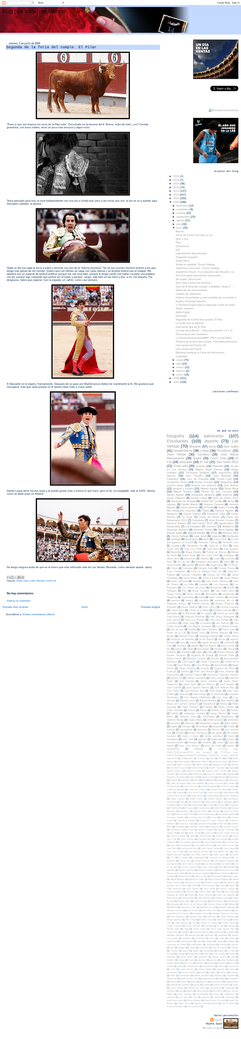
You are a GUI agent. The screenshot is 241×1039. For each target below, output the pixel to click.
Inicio (85, 606)
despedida (208, 951)
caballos (204, 558)
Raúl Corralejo (200, 901)
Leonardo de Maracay (219, 857)
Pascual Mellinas (174, 892)
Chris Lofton (209, 607)
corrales (203, 454)
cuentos (174, 951)
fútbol (202, 597)
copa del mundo (219, 947)
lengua (211, 963)
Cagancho (233, 780)
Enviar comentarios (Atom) (39, 614)
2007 (176, 381)
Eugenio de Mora (224, 668)
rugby (235, 985)
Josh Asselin (227, 684)
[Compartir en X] (16, 577)
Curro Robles (202, 665)
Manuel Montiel (208, 700)
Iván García (173, 620)
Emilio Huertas (220, 808)
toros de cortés (213, 745)
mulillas (212, 972)
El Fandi (208, 507)
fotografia (171, 957)
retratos (218, 649)
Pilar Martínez (204, 898)
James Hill (171, 833)
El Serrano (234, 805)
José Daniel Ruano (213, 842)
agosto (180, 220)
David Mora (182, 260)
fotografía (175, 436)
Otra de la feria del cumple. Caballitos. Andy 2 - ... (205, 286)
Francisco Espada (186, 820)
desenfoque (202, 726)
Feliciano (216, 811)
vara (195, 997)
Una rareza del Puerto (189, 348)
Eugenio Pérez (200, 811)
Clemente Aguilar (208, 786)
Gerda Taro (222, 823)
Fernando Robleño (198, 472)
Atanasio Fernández (176, 777)
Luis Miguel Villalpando (197, 697)
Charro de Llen (190, 786)
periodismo (233, 978)
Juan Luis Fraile (193, 549)
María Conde (201, 876)
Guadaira (176, 545)
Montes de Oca (192, 882)
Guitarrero (214, 827)
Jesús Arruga (222, 836)
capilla (173, 726)
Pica (178, 242)
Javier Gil (209, 833)
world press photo (175, 1000)
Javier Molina (231, 578)
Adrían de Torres (220, 761)
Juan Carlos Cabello (210, 848)
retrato (202, 565)
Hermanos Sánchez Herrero (222, 674)
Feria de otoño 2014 (184, 814)
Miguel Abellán (193, 552)
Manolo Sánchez (186, 870)
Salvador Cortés (188, 907)
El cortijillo (206, 613)
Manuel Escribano (226, 870)
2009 (176, 201)
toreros (189, 600)
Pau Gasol (230, 892)
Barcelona (233, 777)
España (205, 668)
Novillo (231, 587)
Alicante (234, 764)
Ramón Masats (219, 632)
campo (220, 941)
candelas (231, 941)
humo (191, 960)
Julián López (219, 854)
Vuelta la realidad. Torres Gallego (195, 264)
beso (212, 938)
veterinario (230, 997)
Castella (200, 466)
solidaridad (230, 988)
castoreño (229, 642)
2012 (176, 190)
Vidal (186, 929)
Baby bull (193, 777)
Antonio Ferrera (213, 504)
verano (217, 997)
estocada (230, 558)
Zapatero (231, 932)
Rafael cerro (198, 632)
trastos (230, 745)
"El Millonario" (187, 758)
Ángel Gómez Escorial (214, 1000)
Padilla (192, 629)
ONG (194, 885)
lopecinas (222, 963)
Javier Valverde (179, 581)
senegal (176, 539)
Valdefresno (227, 716)
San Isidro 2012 (202, 523)
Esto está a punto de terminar (193, 282)
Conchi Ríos (177, 610)
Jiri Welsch (208, 684)
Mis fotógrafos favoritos (181, 510)
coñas (204, 450)
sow (181, 991)
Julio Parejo (199, 694)
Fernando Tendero (175, 817)
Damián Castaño (222, 610)
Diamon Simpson (230, 796)
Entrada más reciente (15, 606)
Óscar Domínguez (175, 1006)
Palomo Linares (227, 889)
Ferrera (185, 671)
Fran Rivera (173, 616)
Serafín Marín (230, 636)
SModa (231, 904)
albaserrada (194, 935)
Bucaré (215, 658)
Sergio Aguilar (175, 494)
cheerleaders (196, 944)
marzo (180, 367)
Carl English (188, 661)
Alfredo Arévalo (200, 603)
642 (178, 249)
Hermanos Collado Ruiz (182, 830)
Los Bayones (221, 584)
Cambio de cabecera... (189, 293)
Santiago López (201, 913)
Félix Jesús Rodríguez (222, 616)
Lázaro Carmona (190, 867)
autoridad (200, 938)
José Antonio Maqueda (189, 842)
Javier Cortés (226, 507)
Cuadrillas (182, 356)
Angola (232, 768)
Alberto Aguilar (209, 488)
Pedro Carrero (226, 707)
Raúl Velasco (217, 901)
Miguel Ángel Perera (208, 469)
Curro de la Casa (195, 792)
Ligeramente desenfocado (191, 253)
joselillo (180, 733)
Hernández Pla (195, 545)
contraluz (182, 645)
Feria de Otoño (209, 516)
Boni (212, 780)
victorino (227, 494)
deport (196, 951)
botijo (221, 938)
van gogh (183, 997)
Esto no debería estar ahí (206, 571)
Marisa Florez (184, 876)
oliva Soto (188, 739)
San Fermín (192, 910)
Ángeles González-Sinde (205, 1003)
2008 (176, 378)
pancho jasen (175, 485)
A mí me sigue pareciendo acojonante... (199, 275)
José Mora (172, 848)
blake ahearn (231, 723)
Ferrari (213, 817)
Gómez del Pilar (216, 575)
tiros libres (218, 991)
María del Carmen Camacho (182, 704)
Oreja (222, 885)
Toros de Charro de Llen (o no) (194, 235)
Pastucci (190, 892)
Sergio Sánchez (174, 919)
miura (232, 969)
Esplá (197, 458)
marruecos (233, 966)
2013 (176, 187)
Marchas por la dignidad (199, 873)
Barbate (221, 777)
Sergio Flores (174, 594)
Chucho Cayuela (229, 607)
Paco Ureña (209, 889)
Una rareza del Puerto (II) (191, 345)
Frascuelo (181, 466)
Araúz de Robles (214, 774)
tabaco (190, 991)
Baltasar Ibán (208, 777)
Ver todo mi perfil (212, 1027)
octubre (181, 212)
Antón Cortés (174, 658)
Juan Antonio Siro (194, 691)
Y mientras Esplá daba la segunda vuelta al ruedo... (206, 304)
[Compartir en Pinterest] (23, 577)
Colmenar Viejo (216, 513)
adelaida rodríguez (175, 935)
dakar (185, 951)
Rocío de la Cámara (193, 904)
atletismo (190, 723)
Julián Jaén (188, 623)
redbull (207, 985)
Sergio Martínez (227, 916)
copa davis (200, 536)
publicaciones (232, 982)
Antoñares (183, 774)
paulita (221, 978)
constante (203, 947)
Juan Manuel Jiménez (198, 851)
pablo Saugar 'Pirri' (189, 978)
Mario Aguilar (226, 529)
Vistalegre (228, 555)
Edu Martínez (194, 802)
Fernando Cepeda (207, 542)
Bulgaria (221, 780)
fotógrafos (226, 482)
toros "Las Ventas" (189, 745)
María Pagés (216, 876)
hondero (170, 960)
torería (170, 745)
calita (199, 941)
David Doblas (213, 796)
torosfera (204, 600)
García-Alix (173, 674)
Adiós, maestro (185, 308)
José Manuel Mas (224, 687)
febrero (181, 370)
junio (179, 227)
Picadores (224, 450)
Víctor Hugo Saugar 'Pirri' (222, 929)
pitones (183, 982)
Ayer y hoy (182, 238)
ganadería (202, 957)
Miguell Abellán (197, 532)
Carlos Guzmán (215, 783)
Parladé (208, 707)
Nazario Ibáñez (176, 523)
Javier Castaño (210, 578)
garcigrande (186, 729)
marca (221, 966)
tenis (206, 539)
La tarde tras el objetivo (190, 323)
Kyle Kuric (233, 854)
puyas (197, 985)
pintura (173, 982)
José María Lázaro (226, 845)
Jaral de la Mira (218, 545)
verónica (198, 749)
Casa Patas (220, 539)
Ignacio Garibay (205, 830)
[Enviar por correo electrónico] (8, 577)
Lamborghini (198, 857)
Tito (194, 923)
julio (179, 224)
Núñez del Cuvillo (211, 501)
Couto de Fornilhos (197, 789)
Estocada (181, 315)
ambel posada (215, 720)
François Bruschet (195, 616)
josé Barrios (210, 645)
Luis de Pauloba (197, 478)
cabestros (171, 941)
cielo (169, 645)
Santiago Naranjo (209, 636)
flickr (169, 562)
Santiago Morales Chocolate (225, 913)
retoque (193, 742)
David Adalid (221, 665)
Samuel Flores (187, 636)
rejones (171, 504)
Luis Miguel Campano (199, 626)
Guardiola (180, 827)
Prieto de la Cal (176, 632)
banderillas (173, 526)
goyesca (202, 729)
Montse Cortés (212, 882)
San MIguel (226, 910)
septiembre (183, 216)
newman (234, 972)
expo (206, 954)
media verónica (213, 736)
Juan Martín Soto (221, 851)
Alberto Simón (202, 764)
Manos (180, 231)
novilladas (172, 739)
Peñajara (171, 591)
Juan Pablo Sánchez (199, 854)
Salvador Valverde (227, 907)
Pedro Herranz (205, 895)
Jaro (182, 833)
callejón (209, 941)
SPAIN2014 (172, 907)
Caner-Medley (197, 783)
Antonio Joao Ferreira (216, 771)
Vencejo (231, 926)
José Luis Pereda (219, 620)
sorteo (220, 742)
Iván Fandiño (194, 475)
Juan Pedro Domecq (217, 581)
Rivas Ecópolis (201, 591)
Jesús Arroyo (205, 836)
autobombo (229, 594)
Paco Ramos (192, 889)
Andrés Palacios (224, 603)
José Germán (232, 842)
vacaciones (173, 749)
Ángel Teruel (184, 1003)
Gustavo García (230, 827)
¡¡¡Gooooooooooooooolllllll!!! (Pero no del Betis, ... (205, 337)
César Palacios (176, 497)
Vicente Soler (173, 929)
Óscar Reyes (194, 1006)
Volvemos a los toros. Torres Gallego (197, 268)
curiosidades (193, 526)
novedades (185, 975)
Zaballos (185, 932)
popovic (203, 982)
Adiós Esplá (183, 312)
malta (179, 966)
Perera (191, 710)
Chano (174, 568)
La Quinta (183, 857)
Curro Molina (184, 665)
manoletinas (208, 966)
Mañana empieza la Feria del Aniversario (200, 352)
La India (189, 584)
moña (202, 972)
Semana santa (196, 916)
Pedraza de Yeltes (175, 895)
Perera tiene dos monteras (191, 334)
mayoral (216, 536)
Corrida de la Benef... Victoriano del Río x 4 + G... (205, 330)
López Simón (208, 867)
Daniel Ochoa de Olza (177, 796)
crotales (234, 947)
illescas (216, 729)
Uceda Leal (51, 581)
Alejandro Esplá (220, 764)
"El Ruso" (201, 758)
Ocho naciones (208, 885)
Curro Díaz (218, 458)
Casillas (231, 783)
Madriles (171, 870)
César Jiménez (189, 507)
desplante (218, 726)
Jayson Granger (178, 836)
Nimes (223, 704)
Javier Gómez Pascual (227, 833)
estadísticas (194, 954)
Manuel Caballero (206, 870)
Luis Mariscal (211, 864)
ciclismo (223, 944)
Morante (195, 446)
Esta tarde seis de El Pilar (191, 326)
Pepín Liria (228, 629)
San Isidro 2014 (210, 555)
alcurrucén (189, 558)
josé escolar (228, 645)
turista (216, 994)
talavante (40, 581)
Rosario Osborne (216, 904)
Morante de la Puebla (177, 885)
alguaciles (209, 935)
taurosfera (192, 539)
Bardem (173, 780)
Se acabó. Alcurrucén (188, 279)
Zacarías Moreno (201, 932)
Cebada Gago (173, 786)
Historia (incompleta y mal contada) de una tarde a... (207, 297)
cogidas (181, 947)
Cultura (180, 792)
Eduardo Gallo (205, 568)
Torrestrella (208, 716)
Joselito (196, 581)
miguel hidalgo (205, 969)
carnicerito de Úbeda (176, 944)
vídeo (210, 652)
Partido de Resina (217, 552)
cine (172, 947)
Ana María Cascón (178, 768)
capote (193, 642)
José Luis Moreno (194, 620)
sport (231, 742)
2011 (176, 194)
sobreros (171, 652)
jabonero (202, 960)
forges (232, 954)
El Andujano (227, 802)
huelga (181, 960)
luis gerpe (217, 733)
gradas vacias (219, 957)
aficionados (211, 594)
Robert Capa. (218, 710)
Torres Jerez (193, 594)
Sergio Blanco (218, 713)
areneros (175, 723)
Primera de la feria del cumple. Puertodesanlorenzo (206, 341)
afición (221, 639)
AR (227, 758)
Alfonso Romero (226, 652)
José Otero (173, 691)
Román (234, 710)
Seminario (211, 916)
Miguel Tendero (183, 491)
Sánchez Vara (188, 716)
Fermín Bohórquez (206, 814)
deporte (211, 441)
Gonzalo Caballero (191, 575)
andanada (222, 935)
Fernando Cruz (230, 542)
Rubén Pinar (189, 555)
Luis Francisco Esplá (191, 864)
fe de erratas (219, 954)
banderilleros (183, 450)
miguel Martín (186, 969)
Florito (224, 817)
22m (220, 758)
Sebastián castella (194, 713)
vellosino (205, 997)
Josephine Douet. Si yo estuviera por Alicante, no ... (206, 271)
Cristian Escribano (218, 789)
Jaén (192, 836)
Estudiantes (177, 441)
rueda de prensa (221, 985)
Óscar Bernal (228, 1003)
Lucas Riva (185, 861)
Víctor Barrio (206, 639)
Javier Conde (194, 833)
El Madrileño (189, 613)
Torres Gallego (180, 536)
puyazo (231, 739)
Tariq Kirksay (181, 923)
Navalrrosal (209, 704)
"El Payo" (233, 565)
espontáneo (188, 597)
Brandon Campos (196, 658)
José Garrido (174, 687)
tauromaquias (203, 991)
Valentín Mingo (175, 720)
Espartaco (184, 811)
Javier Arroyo (190, 578)
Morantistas (216, 587)
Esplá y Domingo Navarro (191, 301)
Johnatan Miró (204, 839)
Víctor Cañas (199, 929)
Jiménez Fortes (203, 529)
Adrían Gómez (201, 761)
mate (173, 969)
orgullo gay (172, 978)
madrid (170, 966)
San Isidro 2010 (209, 910)
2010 (176, 198)
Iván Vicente (186, 681)
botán (231, 938)
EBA (182, 802)
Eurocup (171, 671)
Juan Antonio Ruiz (189, 848)
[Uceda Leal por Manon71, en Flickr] (83, 194)
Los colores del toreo (193, 587)
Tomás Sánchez (193, 926)
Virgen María (195, 720)
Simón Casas (206, 919)
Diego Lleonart (178, 799)
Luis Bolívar (222, 623)
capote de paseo (210, 642)
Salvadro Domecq (175, 910)
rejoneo (171, 475)
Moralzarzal (229, 882)
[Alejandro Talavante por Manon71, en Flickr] (82, 377)
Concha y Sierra (227, 786)
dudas (221, 951)
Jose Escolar (221, 839)
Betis (196, 780)
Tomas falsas (228, 923)
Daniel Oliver (197, 796)
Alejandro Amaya (176, 603)
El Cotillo (184, 805)
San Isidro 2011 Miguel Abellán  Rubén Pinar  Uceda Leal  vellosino (202, 755)
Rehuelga (174, 904)
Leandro (203, 584)
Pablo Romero (190, 707)
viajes (199, 652)
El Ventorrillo (175, 808)
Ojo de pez (177, 629)
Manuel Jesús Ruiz (175, 873)
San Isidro (231, 446)
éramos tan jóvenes (203, 485)
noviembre (183, 209)
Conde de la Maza (199, 610)
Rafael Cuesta (221, 898)
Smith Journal (223, 919)
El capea (189, 808)
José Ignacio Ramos (197, 687)
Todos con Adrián (209, 923)
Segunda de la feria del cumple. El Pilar (199, 319)
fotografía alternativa (207, 562)
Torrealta (209, 926)
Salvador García (207, 907)
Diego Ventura (187, 668)
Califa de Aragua (178, 783)
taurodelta (186, 652)
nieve (231, 736)
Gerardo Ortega (205, 823)
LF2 (172, 857)
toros (212, 446)
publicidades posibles (180, 985)
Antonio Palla (226, 655)
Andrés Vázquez (176, 655)
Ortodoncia (182, 246)
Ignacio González (226, 830)
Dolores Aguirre (215, 799)
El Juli (204, 462)
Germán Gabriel (193, 674)
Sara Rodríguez (177, 916)
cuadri (217, 558)
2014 (176, 183)
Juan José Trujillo (175, 851)
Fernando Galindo (227, 814)
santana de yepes (196, 988)
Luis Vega (222, 697)
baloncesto (213, 436)
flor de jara (184, 562)
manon (218, 1019)
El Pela (210, 805)
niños (172, 975)
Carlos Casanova (210, 661)
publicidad (216, 739)
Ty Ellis (220, 926)
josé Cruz (188, 963)
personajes (203, 649)
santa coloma (177, 988)
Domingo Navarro (177, 529)
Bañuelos (185, 780)
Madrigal (231, 867)
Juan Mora (213, 549)
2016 (176, 176)
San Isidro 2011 (227, 462)
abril (179, 363)
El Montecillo (197, 805)
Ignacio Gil (176, 678)
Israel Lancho (217, 678)
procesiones (216, 982)
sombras (171, 991)
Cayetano (172, 478)
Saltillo (174, 713)
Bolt (204, 780)
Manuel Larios (187, 700)
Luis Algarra (172, 864)
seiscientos (215, 988)
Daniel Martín (229, 792)
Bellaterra (228, 526)
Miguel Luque (232, 876)
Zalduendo (218, 932)
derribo (195, 645)
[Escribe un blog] (12, 577)
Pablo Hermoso (174, 889)
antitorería (232, 720)
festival (171, 729)
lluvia (227, 562)
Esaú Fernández (176, 571)
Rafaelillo (217, 466)
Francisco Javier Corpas (212, 820)
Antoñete (172, 607)
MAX (220, 867)
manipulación (193, 966)
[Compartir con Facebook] (19, 577)
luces (232, 963)
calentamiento (186, 941)
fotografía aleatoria (203, 494)
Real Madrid (233, 901)
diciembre (182, 205)
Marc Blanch (228, 700)
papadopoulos (208, 978)
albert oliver (173, 558)
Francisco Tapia (186, 823)
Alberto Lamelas (184, 764)
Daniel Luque (22, 581)
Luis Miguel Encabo (227, 626)
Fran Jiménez (226, 671)
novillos (190, 565)
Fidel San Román (204, 671)
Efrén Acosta (211, 802)
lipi (168, 649)
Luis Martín (225, 864)
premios (175, 600)
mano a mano (190, 736)
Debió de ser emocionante (191, 290)
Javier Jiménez (209, 681)
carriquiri (186, 726)
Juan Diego (215, 691)
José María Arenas (204, 845)
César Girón (213, 792)
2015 (176, 179)
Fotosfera (198, 520)
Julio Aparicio (231, 549)
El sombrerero (203, 808)
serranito (206, 742)
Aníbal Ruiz (197, 774)
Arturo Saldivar (189, 607)
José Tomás (176, 454)
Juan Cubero (229, 848)
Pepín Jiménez (209, 629)
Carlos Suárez (192, 513)
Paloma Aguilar (224, 510)
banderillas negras (210, 723)
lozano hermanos (197, 733)
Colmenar (187, 568)
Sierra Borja (190, 919)
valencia (170, 997)
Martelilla (176, 552)
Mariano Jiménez (222, 873)
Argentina (230, 774)
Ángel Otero (216, 565)
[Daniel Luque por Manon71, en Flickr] (83, 484)
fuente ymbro (186, 957)
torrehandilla (202, 994)
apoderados (226, 523)
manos (178, 649)
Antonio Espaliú (194, 771)
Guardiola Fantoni (197, 827)
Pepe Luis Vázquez (226, 895)
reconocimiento (175, 742)
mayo (180, 359)
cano (182, 642)
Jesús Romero (187, 839)
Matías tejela (174, 532)
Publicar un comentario (19, 601)
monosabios (172, 972)
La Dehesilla (217, 694)
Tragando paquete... (188, 257)
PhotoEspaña (188, 898)
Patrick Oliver (205, 892)
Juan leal (183, 694)
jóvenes (200, 963)
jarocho (213, 960)
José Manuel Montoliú (180, 845)
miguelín (220, 969)
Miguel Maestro (177, 879)
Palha (205, 510)
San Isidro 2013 (224, 591)
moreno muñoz (189, 972)
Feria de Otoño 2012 (225, 497)
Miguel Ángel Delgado (218, 879)
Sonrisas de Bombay (182, 639)
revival (231, 649)
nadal (190, 649)
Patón (218, 892)
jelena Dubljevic (228, 960)
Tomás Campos (174, 926)
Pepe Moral (172, 898)
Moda (214, 532)
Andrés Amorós (198, 768)
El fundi (187, 516)
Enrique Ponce (226, 568)
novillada (233, 597)
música (223, 972)
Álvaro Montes (194, 1000)
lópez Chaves (216, 597)
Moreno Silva (230, 532)
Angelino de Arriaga (202, 655)
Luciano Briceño (202, 861)
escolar (170, 954)
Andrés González (217, 768)
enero (180, 374)
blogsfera (172, 597)
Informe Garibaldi (196, 678)
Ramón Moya (184, 901)
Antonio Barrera (174, 771)
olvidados (218, 975)
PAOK (232, 885)
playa (193, 982)
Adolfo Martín (190, 504)
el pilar (32, 581)
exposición (225, 472)
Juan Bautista (222, 475)
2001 (212, 758)
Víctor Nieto (172, 932)
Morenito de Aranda (183, 501)
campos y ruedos (183, 488)
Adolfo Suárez (184, 761)
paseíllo (202, 739)
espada (181, 954)
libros (231, 501)
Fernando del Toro (197, 817)
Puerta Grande (204, 482)
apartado (187, 938)
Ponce (203, 710)
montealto (232, 536)
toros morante (184, 994)
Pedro (191, 895)
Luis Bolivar (231, 485)
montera (212, 526)
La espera (205, 623)
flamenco (172, 513)
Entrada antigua (150, 606)
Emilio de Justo (226, 613)
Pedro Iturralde (175, 710)
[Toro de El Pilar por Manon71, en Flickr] (83, 118)
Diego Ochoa (196, 799)
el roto (231, 951)
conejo (192, 947)
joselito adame (173, 963)
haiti (233, 957)
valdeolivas (229, 994)
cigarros (234, 944)
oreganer (231, 975)
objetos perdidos (201, 975)
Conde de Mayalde (175, 789)
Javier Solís (190, 684)
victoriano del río (224, 600)
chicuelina (210, 944)
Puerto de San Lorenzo (216, 491)
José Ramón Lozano (221, 520)
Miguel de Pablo (196, 879)
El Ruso (221, 805)
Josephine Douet (177, 482)
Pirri (184, 591)
